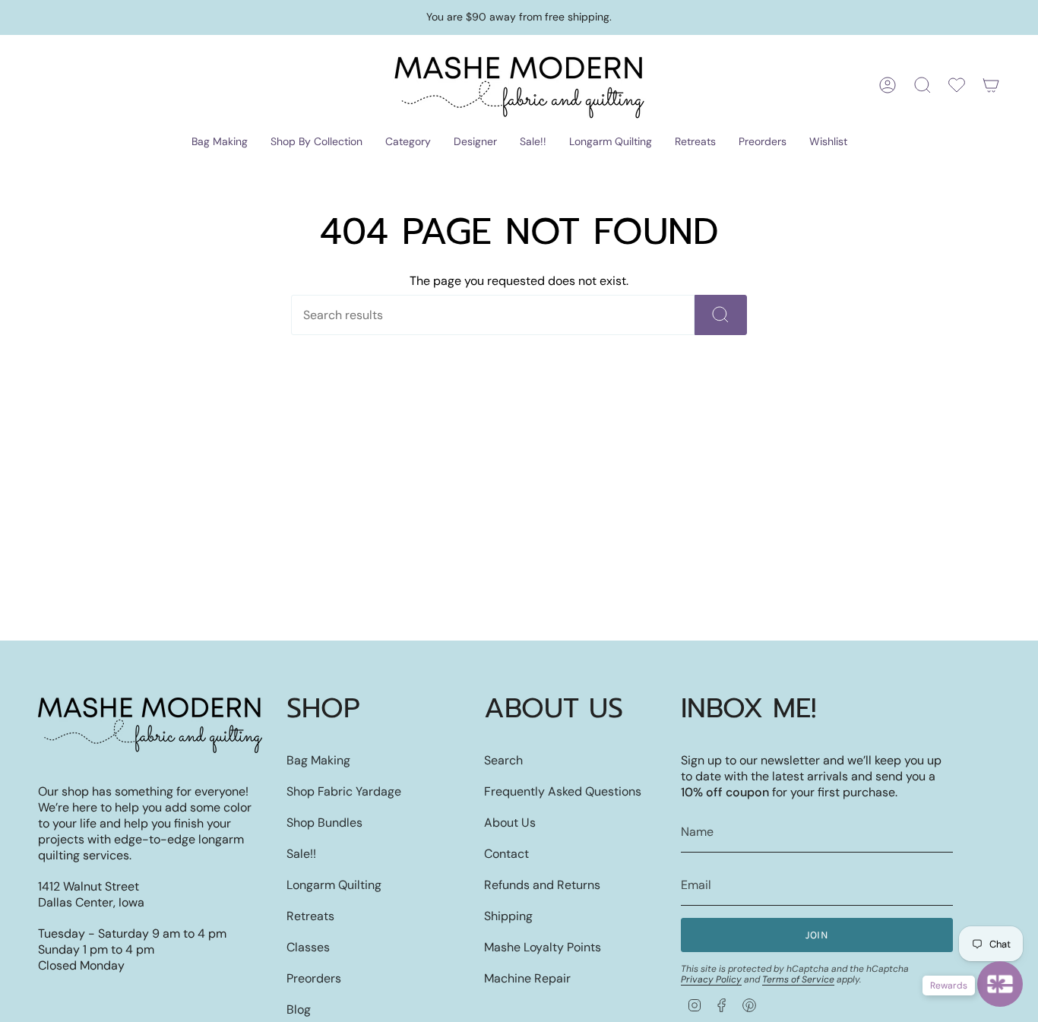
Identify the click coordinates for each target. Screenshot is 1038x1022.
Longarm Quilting (333, 885)
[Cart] (990, 85)
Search (503, 760)
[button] (219, 142)
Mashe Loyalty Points (542, 947)
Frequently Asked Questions (562, 791)
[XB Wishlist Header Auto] (956, 85)
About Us (510, 823)
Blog (298, 1009)
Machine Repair (527, 978)
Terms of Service (798, 979)
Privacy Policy (711, 979)
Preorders (313, 978)
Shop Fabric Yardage (343, 791)
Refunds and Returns (542, 885)
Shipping (508, 916)
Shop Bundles (324, 823)
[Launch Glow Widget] (1000, 984)
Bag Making (318, 760)
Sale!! (301, 854)
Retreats (310, 916)
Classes (308, 947)
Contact (506, 854)
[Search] (721, 315)
